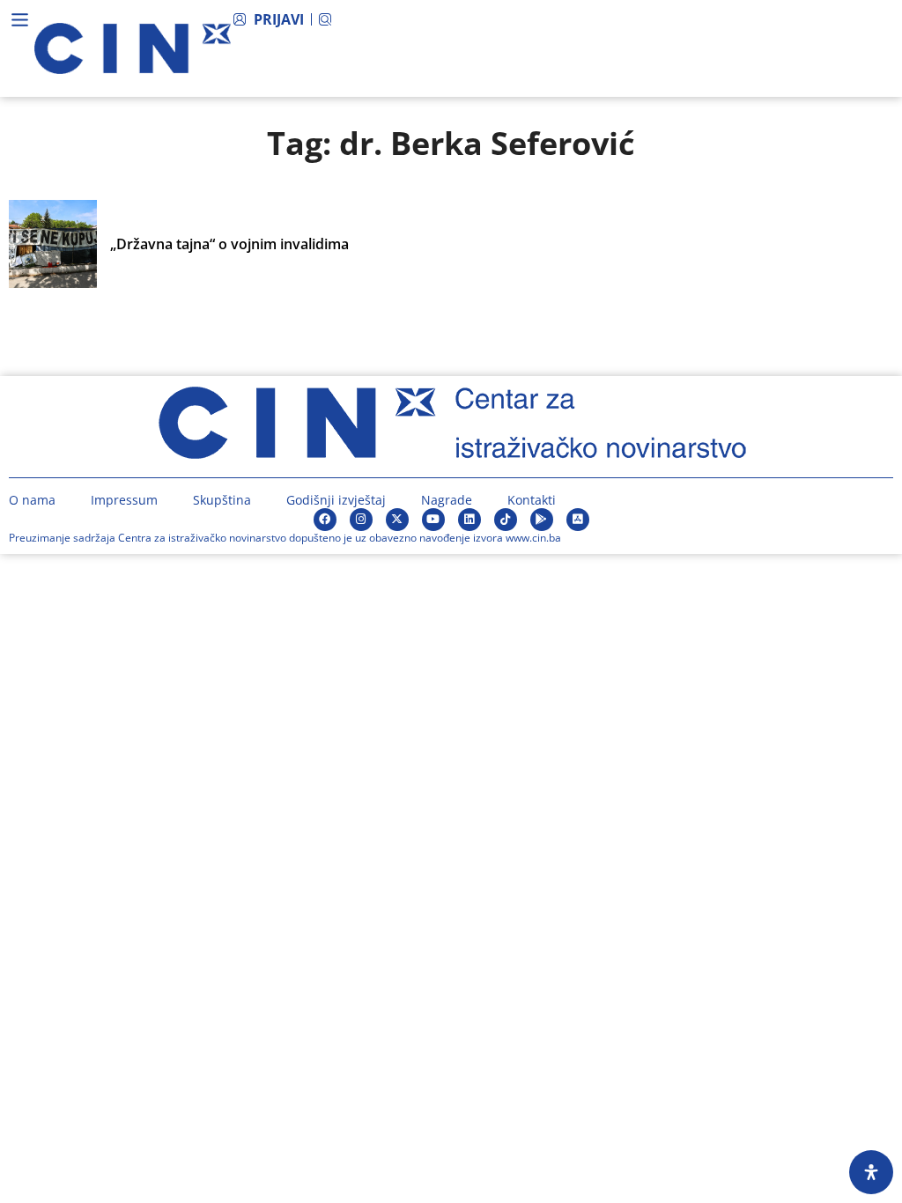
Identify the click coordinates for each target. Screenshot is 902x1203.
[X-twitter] (397, 519)
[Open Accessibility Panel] (871, 1172)
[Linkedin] (469, 519)
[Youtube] (433, 519)
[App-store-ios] (577, 519)
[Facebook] (325, 519)
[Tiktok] (505, 519)
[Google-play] (541, 519)
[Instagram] (361, 519)
